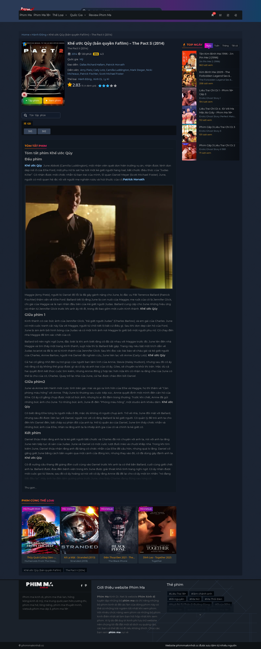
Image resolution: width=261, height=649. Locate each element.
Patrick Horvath (115, 64)
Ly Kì (106, 79)
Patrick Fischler (89, 73)
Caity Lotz (99, 70)
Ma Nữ (195, 599)
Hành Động (39, 34)
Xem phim (54, 100)
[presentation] (25, 532)
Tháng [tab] (225, 45)
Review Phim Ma (100, 15)
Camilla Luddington (117, 70)
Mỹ (81, 59)
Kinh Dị (97, 79)
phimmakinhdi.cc (32, 645)
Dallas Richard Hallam (92, 64)
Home (25, 34)
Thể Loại (58, 15)
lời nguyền (177, 599)
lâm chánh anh (202, 593)
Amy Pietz (86, 70)
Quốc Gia (76, 15)
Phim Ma (26, 15)
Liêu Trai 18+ (178, 593)
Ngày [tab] (208, 45)
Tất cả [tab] (235, 45)
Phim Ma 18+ (42, 15)
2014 (74, 53)
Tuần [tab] (216, 45)
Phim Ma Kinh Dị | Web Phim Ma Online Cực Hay (47, 10)
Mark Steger (137, 70)
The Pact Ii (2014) (75, 570)
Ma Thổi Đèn (214, 599)
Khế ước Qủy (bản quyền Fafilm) (42, 570)
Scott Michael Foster (111, 73)
